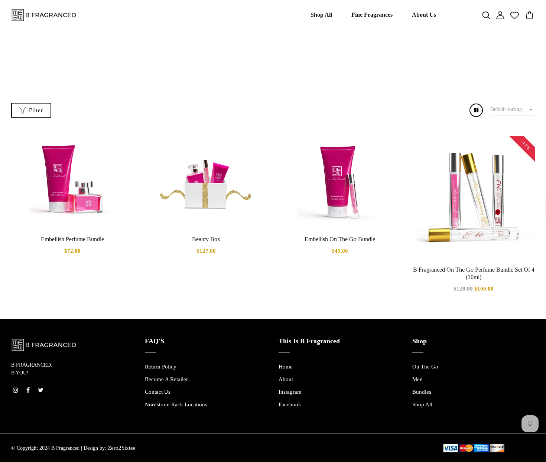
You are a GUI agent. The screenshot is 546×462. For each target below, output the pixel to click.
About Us (424, 15)
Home (258, 68)
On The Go (425, 367)
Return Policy (160, 367)
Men (417, 379)
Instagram (290, 392)
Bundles (421, 392)
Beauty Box (206, 239)
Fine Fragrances (372, 15)
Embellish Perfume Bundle (72, 239)
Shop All (321, 15)
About (286, 379)
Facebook (290, 404)
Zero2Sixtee (122, 448)
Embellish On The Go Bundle (340, 239)
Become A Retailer (166, 379)
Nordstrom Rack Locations (176, 404)
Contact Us (157, 392)
